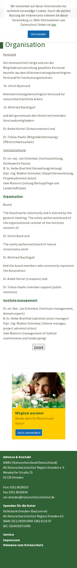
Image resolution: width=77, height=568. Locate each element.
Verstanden (38, 34)
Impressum (11, 540)
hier (53, 25)
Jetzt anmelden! (28, 432)
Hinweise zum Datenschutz (23, 545)
